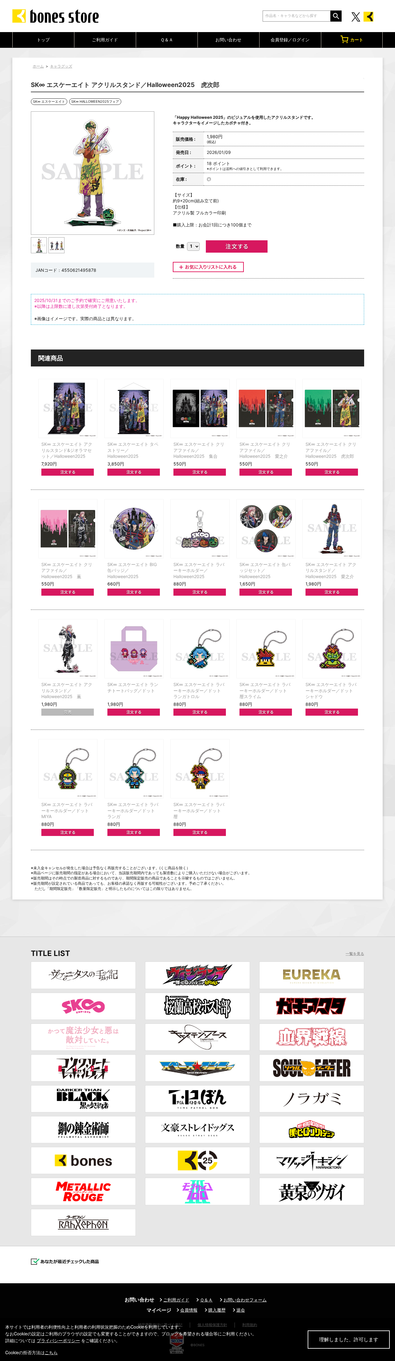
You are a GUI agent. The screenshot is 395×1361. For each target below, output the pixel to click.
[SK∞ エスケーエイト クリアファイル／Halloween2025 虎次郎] (332, 408)
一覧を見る (355, 954)
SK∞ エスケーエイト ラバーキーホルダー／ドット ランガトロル (199, 690)
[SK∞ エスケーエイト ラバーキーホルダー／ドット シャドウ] (332, 648)
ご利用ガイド (105, 39)
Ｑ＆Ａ (166, 39)
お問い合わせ (228, 39)
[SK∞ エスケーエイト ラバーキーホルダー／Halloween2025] (200, 528)
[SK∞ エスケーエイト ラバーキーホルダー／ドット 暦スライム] (266, 648)
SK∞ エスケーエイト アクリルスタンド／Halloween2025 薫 (66, 690)
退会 (240, 1310)
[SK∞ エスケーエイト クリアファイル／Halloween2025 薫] (68, 528)
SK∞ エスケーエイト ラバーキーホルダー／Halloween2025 (198, 570)
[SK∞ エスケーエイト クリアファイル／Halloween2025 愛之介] (266, 408)
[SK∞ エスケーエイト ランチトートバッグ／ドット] (134, 648)
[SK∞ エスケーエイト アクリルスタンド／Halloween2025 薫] (68, 648)
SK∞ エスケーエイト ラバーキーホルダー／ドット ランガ (133, 810)
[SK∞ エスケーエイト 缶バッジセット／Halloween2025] (266, 528)
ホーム (38, 66)
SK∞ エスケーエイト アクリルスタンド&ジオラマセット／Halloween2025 (66, 450)
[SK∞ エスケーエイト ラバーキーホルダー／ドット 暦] (200, 768)
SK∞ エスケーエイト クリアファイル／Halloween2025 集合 (198, 450)
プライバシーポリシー (58, 1340)
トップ (43, 39)
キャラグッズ (61, 66)
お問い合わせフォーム (245, 1299)
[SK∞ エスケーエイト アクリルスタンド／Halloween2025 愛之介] (332, 528)
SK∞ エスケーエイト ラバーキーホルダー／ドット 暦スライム (265, 690)
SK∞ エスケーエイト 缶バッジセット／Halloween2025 (264, 570)
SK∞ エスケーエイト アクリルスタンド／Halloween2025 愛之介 (331, 570)
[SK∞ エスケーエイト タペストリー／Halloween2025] (134, 408)
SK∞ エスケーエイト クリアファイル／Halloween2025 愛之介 (264, 450)
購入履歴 (217, 1310)
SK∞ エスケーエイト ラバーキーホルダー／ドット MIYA (67, 810)
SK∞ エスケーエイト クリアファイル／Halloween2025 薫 (66, 570)
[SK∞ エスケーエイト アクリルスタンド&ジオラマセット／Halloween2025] (68, 408)
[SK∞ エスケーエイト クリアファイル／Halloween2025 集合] (200, 408)
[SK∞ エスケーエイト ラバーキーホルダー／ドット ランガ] (134, 768)
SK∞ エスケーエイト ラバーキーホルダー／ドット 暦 (199, 810)
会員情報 (189, 1310)
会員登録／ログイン (290, 39)
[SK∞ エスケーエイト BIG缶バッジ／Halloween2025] (134, 528)
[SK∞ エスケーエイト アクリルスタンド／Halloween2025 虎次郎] (39, 245)
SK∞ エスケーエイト (49, 101)
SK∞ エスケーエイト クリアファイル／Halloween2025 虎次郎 (331, 450)
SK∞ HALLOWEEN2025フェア (95, 101)
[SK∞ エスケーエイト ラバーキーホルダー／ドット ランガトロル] (200, 648)
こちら (51, 1352)
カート (356, 39)
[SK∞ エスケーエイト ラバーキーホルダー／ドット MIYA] (68, 768)
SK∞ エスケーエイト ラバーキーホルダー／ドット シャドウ (331, 690)
